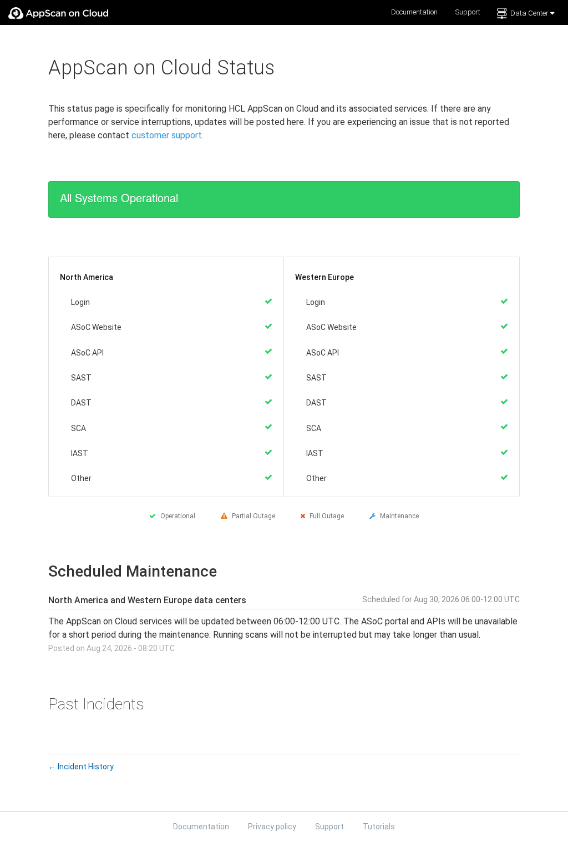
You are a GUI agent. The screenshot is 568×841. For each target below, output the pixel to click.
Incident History (81, 766)
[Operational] (268, 301)
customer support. (167, 135)
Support (467, 12)
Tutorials (379, 826)
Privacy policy (273, 826)
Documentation (414, 12)
